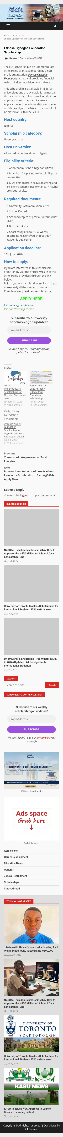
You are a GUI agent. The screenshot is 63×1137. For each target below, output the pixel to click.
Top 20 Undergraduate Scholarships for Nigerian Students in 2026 (15, 392)
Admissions (11, 850)
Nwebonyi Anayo (17, 57)
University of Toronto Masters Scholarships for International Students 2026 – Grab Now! (31, 583)
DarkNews (50, 1125)
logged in (25, 495)
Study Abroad (12, 888)
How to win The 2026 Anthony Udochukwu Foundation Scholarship (38, 392)
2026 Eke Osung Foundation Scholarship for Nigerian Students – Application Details (15, 430)
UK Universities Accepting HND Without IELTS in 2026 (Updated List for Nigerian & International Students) (31, 636)
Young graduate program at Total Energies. (25, 457)
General (8, 869)
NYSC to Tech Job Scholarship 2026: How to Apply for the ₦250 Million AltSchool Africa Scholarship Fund (31, 527)
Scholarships (11, 882)
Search (10, 678)
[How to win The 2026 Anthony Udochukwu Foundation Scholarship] (41, 377)
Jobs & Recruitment (15, 876)
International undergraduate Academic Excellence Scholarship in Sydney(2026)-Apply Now (29, 473)
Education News (13, 863)
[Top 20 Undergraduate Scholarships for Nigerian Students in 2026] (15, 377)
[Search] (55, 26)
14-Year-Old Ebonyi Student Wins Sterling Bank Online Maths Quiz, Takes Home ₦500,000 (31, 925)
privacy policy (44, 738)
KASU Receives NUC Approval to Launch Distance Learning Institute (31, 1086)
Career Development (16, 857)
